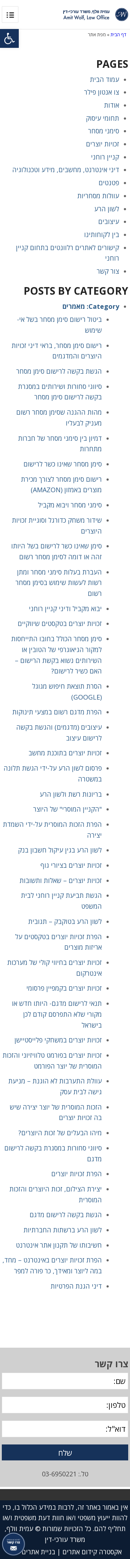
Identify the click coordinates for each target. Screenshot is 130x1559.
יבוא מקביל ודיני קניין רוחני (65, 608)
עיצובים (108, 221)
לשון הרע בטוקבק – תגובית (65, 921)
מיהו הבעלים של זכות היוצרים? (60, 1132)
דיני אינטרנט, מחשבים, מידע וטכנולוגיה (65, 169)
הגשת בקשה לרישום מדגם (66, 1214)
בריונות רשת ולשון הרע (71, 794)
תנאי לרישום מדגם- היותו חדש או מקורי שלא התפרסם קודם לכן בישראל (57, 1014)
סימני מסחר (103, 131)
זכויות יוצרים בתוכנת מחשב (65, 753)
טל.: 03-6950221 (65, 1473)
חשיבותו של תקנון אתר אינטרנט (59, 1245)
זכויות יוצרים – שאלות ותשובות (61, 880)
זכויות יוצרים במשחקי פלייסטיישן (58, 1040)
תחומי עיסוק (102, 118)
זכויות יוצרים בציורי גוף (71, 865)
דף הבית (118, 34)
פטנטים (109, 182)
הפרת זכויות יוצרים (76, 1173)
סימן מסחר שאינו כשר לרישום (62, 464)
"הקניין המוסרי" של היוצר (67, 809)
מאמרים (73, 306)
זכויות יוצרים (102, 144)
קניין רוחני (105, 157)
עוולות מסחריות (98, 195)
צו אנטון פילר (101, 92)
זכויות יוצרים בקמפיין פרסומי (64, 988)
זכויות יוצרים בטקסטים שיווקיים (60, 623)
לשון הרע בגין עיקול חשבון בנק (60, 850)
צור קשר (108, 271)
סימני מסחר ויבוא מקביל (70, 505)
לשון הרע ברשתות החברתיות (62, 1230)
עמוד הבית (104, 79)
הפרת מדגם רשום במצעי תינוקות (57, 712)
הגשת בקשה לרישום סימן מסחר (59, 371)
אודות (111, 105)
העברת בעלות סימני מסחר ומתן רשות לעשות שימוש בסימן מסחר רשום (59, 583)
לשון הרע (106, 208)
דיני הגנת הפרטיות (76, 1286)
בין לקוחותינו (101, 234)
